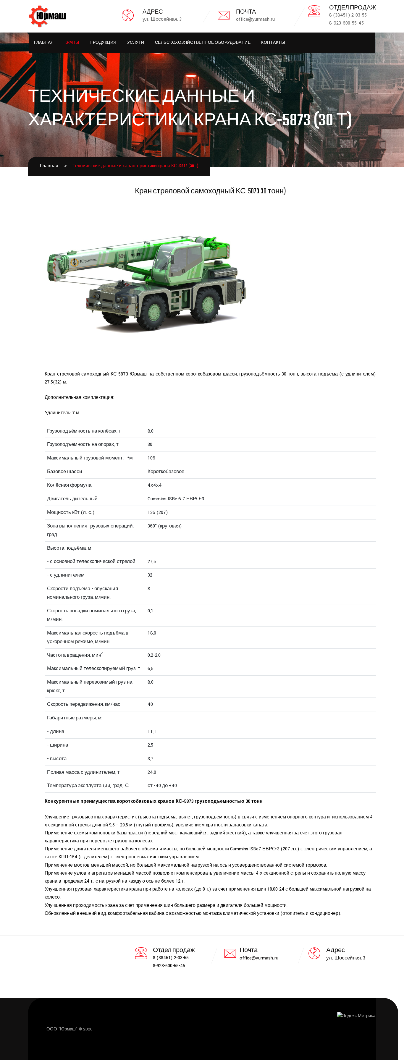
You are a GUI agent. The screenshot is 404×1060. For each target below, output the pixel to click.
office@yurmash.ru (259, 958)
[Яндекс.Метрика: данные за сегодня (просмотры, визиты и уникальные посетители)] (356, 1016)
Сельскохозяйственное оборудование (203, 43)
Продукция (103, 43)
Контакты (273, 43)
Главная (44, 43)
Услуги (135, 43)
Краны (71, 43)
